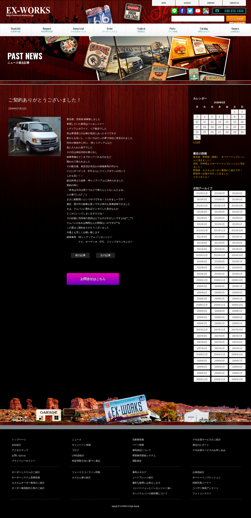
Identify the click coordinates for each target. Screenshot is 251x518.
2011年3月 (202, 249)
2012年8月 (220, 212)
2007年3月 (202, 348)
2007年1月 (237, 348)
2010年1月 (237, 274)
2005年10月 (237, 379)
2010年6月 (202, 267)
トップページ (19, 439)
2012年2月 (220, 224)
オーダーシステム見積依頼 (26, 477)
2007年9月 (202, 336)
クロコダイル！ (201, 177)
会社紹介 (16, 445)
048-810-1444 (234, 10)
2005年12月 (202, 379)
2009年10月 (237, 280)
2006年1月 (237, 373)
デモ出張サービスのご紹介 (207, 439)
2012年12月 (202, 205)
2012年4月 (237, 218)
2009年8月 (220, 286)
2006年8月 (220, 360)
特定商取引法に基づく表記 (86, 460)
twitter (190, 11)
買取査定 (137, 460)
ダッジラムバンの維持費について (150, 493)
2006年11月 (219, 354)
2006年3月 (202, 373)
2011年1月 (237, 249)
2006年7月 (237, 360)
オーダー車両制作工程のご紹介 (28, 488)
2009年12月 (202, 280)
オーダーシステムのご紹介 (26, 472)
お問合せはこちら (92, 279)
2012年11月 (219, 205)
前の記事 (80, 255)
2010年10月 (237, 255)
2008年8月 (220, 311)
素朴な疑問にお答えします (146, 482)
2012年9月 (202, 212)
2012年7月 (237, 212)
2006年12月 (202, 354)
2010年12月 (202, 255)
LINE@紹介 (78, 455)
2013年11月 (202, 193)
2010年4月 (237, 267)
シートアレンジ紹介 (143, 477)
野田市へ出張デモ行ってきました (210, 173)
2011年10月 (237, 230)
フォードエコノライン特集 (86, 472)
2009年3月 (202, 298)
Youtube (198, 11)
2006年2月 (220, 373)
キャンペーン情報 (81, 445)
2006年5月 (220, 367)
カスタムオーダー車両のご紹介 (28, 482)
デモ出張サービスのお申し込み (209, 450)
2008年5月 (220, 317)
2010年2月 (220, 274)
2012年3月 (202, 224)
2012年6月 (202, 218)
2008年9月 (202, 311)
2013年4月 (237, 193)
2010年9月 (202, 261)
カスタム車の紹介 (81, 477)
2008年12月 (202, 305)
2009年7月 (237, 286)
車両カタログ (139, 472)
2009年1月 (237, 298)
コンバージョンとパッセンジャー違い (152, 488)
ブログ (75, 450)
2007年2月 (220, 348)
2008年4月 (237, 317)
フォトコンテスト (202, 493)
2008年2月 (220, 323)
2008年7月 (237, 311)
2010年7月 (237, 261)
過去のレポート (201, 445)
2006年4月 (237, 367)
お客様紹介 (198, 472)
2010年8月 (220, 261)
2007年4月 (237, 342)
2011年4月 (237, 243)
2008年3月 (202, 323)
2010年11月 (219, 255)
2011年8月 (220, 237)
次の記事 (105, 255)
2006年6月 (202, 367)
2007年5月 (220, 342)
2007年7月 (237, 336)
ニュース (76, 439)
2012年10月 (237, 205)
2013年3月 (202, 199)
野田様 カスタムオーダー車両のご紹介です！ (218, 170)
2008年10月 (237, 305)
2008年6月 (202, 317)
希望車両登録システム (144, 455)
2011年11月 (219, 230)
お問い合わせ (19, 455)
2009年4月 (237, 292)
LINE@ (174, 11)
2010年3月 (202, 274)
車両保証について (141, 450)
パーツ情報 (138, 445)
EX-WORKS (41, 12)
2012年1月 (237, 224)
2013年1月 (237, 199)
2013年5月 (220, 193)
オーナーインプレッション (207, 477)
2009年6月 (202, 292)
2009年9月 (202, 286)
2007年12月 (202, 329)
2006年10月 (237, 354)
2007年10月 (237, 329)
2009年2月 (220, 298)
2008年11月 (219, 305)
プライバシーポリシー (23, 460)
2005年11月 (219, 379)
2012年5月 (220, 218)
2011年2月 (220, 249)
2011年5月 (220, 243)
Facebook (182, 11)
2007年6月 (202, 342)
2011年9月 (202, 237)
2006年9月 (202, 360)
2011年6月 (202, 243)
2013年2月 (220, 199)
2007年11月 (219, 329)
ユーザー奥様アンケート (205, 488)
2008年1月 (237, 323)
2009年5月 (220, 292)
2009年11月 (219, 280)
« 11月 (196, 142)
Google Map (206, 11)
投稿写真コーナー (202, 482)
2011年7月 (237, 237)
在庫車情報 (138, 439)
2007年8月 (220, 336)
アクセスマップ (20, 450)
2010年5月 (220, 267)
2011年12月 (202, 230)
